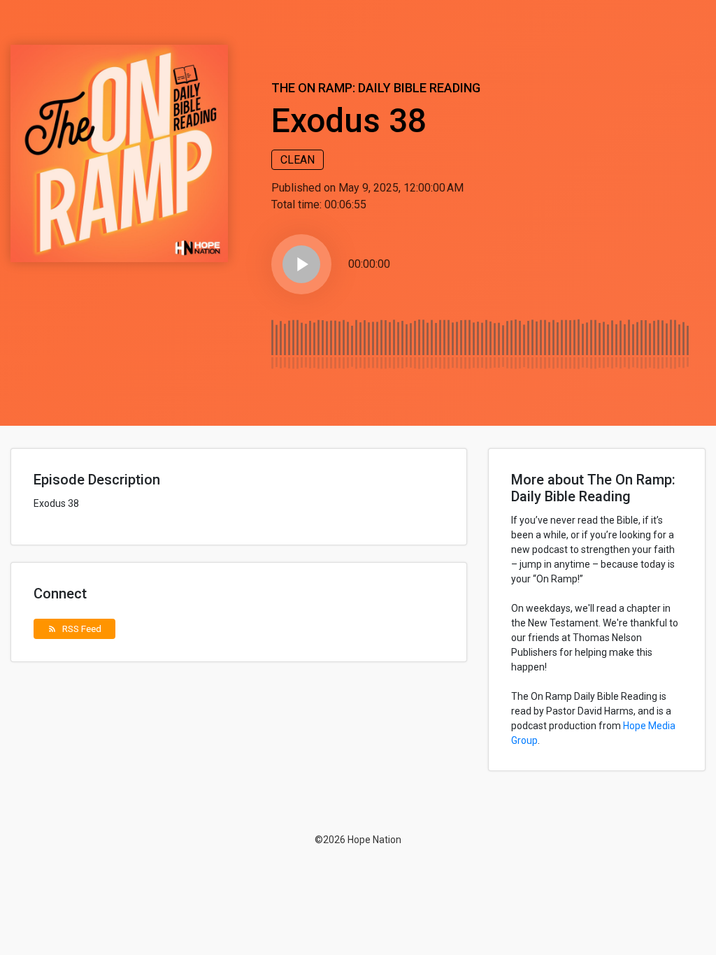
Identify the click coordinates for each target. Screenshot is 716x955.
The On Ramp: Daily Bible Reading (375, 87)
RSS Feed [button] (74, 628)
